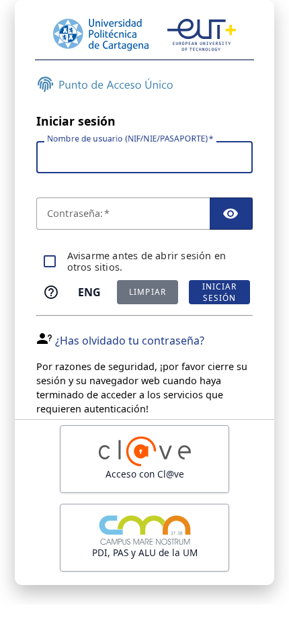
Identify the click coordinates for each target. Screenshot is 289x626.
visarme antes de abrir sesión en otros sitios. (146, 261)
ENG (89, 292)
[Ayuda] (51, 292)
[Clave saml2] (144, 459)
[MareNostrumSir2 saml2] (144, 538)
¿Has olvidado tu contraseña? (129, 340)
